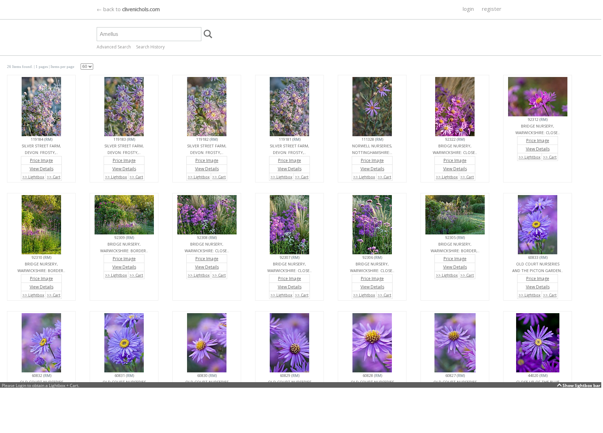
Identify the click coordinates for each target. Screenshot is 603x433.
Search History (150, 47)
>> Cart (53, 176)
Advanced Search (114, 47)
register (491, 8)
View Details (41, 169)
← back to (128, 9)
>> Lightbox (33, 176)
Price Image (41, 160)
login (468, 8)
